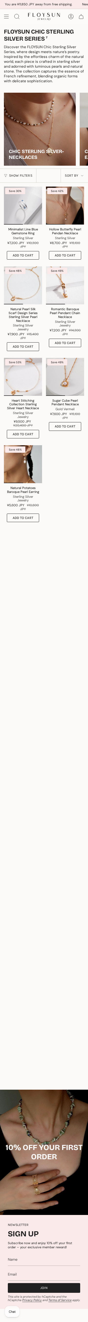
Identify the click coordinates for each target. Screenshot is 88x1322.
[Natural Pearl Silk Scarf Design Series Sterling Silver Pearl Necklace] (23, 285)
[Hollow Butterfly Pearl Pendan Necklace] (65, 206)
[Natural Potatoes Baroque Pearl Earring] (23, 464)
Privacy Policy (32, 1300)
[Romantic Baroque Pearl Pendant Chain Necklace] (65, 285)
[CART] (81, 16)
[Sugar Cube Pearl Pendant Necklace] (65, 377)
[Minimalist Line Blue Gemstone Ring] (23, 206)
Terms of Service (60, 1300)
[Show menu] (6, 16)
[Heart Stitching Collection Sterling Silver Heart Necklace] (23, 377)
